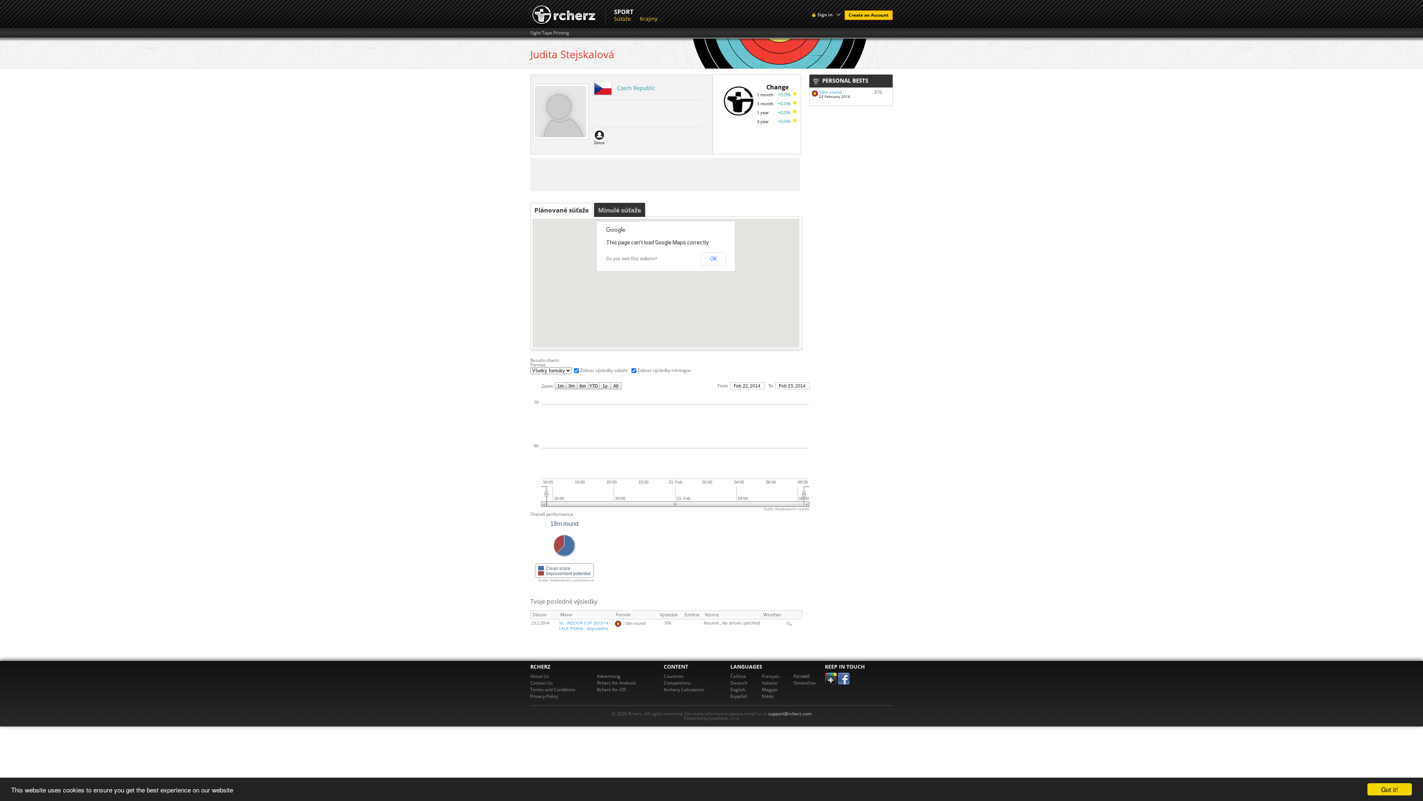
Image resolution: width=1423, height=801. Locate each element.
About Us (539, 676)
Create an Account (869, 15)
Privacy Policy (544, 696)
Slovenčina (804, 683)
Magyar (770, 689)
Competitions (677, 683)
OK (713, 259)
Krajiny (648, 18)
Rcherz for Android (616, 683)
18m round (830, 92)
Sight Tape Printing (549, 33)
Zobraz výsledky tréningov (664, 370)
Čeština (738, 676)
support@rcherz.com (790, 714)
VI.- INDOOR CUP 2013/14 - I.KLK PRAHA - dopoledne (585, 625)
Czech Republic (636, 88)
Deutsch (738, 683)
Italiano (769, 683)
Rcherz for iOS (611, 689)
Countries (674, 676)
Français (770, 676)
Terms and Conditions (552, 689)
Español (738, 696)
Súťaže (622, 18)
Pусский (801, 676)
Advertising (608, 676)
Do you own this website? (631, 258)
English (737, 689)
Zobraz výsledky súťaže (604, 370)
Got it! (1389, 789)
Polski (768, 696)
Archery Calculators (684, 689)
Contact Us (541, 683)
